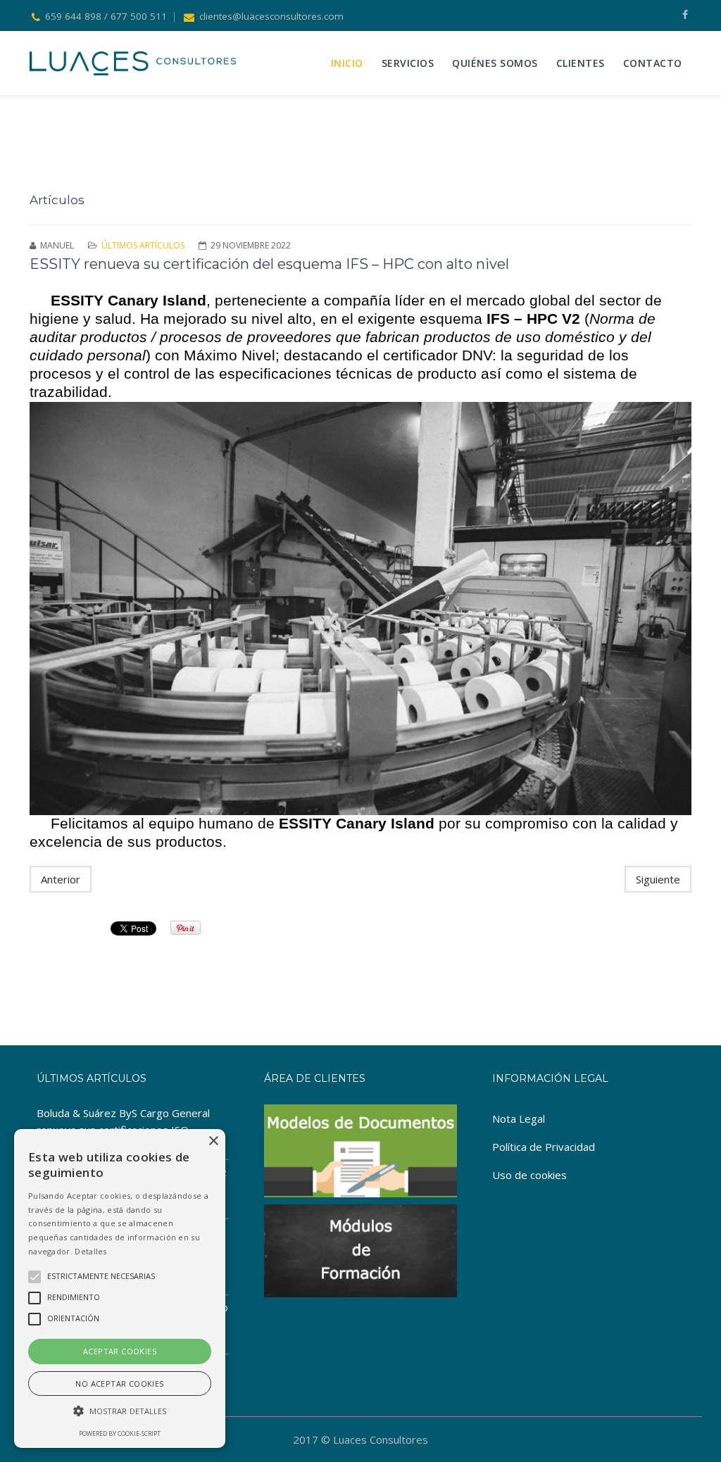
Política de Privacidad (543, 1147)
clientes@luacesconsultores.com (271, 16)
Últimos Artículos (142, 245)
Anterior (60, 879)
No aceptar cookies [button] (119, 1383)
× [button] (213, 1141)
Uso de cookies (529, 1175)
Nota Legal (518, 1118)
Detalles (90, 1251)
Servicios (408, 63)
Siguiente (658, 879)
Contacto (652, 63)
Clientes (580, 63)
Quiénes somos (495, 63)
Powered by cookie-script (120, 1433)
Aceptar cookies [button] (119, 1351)
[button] (119, 1411)
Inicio (347, 63)
